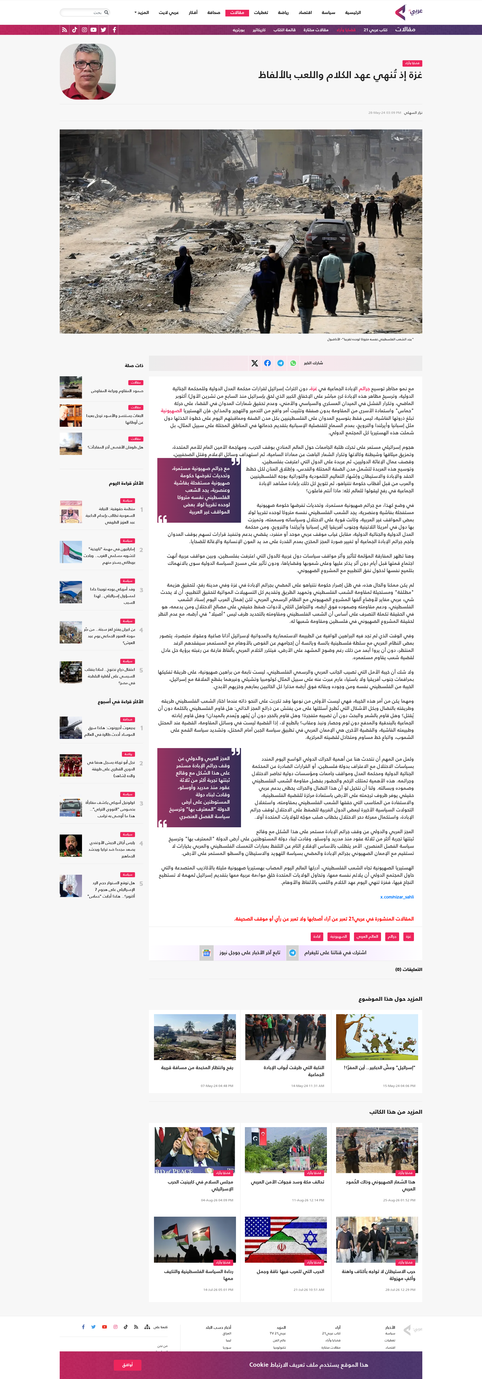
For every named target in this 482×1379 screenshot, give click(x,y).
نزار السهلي (413, 112)
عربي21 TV (278, 1333)
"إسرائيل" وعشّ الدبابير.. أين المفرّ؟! (379, 1067)
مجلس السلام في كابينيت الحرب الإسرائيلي (200, 1186)
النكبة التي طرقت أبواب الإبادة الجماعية (294, 1071)
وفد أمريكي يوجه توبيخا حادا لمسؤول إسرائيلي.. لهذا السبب (112, 596)
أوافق (127, 1365)
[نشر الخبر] (255, 363)
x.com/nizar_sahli (397, 897)
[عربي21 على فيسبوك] (114, 29)
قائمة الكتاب (285, 30)
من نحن (163, 1345)
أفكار (193, 13)
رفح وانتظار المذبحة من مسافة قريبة (197, 1067)
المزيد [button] (143, 13)
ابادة (317, 937)
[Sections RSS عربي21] (147, 1327)
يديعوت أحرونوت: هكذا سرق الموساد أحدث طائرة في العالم (110, 731)
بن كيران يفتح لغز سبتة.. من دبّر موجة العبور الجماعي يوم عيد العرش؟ (109, 636)
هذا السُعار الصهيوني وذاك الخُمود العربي (380, 1186)
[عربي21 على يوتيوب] (93, 29)
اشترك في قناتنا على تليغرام (336, 952)
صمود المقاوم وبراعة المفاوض (117, 391)
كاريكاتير (259, 30)
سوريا (227, 1347)
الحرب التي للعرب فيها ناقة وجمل (290, 1271)
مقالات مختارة (316, 30)
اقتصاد (305, 13)
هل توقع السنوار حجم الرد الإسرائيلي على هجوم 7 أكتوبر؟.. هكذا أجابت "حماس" (111, 889)
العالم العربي (367, 937)
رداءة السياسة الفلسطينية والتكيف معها (198, 1275)
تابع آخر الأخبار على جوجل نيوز (250, 952)
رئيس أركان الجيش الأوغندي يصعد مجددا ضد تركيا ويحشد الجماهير (111, 849)
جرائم (364, 388)
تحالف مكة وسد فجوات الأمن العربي (287, 1182)
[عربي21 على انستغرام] (84, 29)
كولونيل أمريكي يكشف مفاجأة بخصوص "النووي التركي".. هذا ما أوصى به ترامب (110, 809)
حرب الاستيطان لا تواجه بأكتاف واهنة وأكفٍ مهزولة (378, 1275)
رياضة (283, 13)
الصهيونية (171, 410)
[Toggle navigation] (106, 12)
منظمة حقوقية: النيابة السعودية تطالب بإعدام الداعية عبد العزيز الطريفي (110, 515)
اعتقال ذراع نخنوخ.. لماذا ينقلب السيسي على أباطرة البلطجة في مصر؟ (110, 676)
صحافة (214, 13)
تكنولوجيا (279, 1347)
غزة (314, 388)
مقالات (237, 13)
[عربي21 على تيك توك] (74, 29)
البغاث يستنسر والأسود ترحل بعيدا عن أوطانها (114, 419)
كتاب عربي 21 (375, 30)
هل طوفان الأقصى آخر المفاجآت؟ (115, 447)
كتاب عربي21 (331, 1333)
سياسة (328, 13)
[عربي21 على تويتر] (103, 29)
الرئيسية (350, 12)
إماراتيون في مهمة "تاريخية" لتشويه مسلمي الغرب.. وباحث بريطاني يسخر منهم (109, 556)
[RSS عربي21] (64, 29)
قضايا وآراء (346, 30)
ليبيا (228, 1340)
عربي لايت (169, 13)
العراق (227, 1333)
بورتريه (239, 30)
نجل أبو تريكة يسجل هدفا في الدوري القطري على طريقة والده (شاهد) (111, 769)
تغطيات (261, 13)
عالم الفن (279, 1340)
